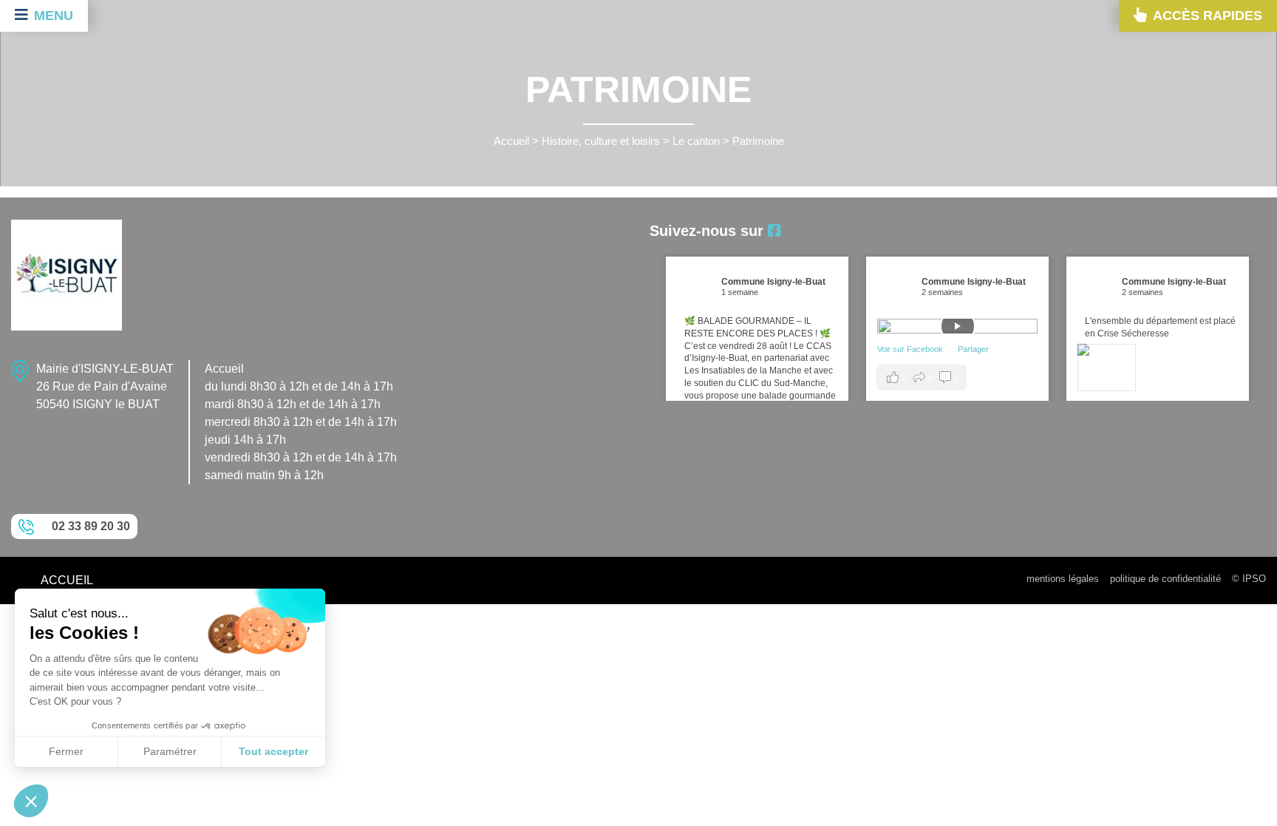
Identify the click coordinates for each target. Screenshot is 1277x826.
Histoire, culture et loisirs (601, 141)
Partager (973, 349)
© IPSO (1249, 578)
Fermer (66, 751)
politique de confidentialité (1165, 578)
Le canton (696, 141)
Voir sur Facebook (911, 349)
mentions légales (1062, 578)
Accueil (511, 141)
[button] (31, 801)
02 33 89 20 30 (91, 526)
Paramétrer (170, 751)
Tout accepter (273, 751)
